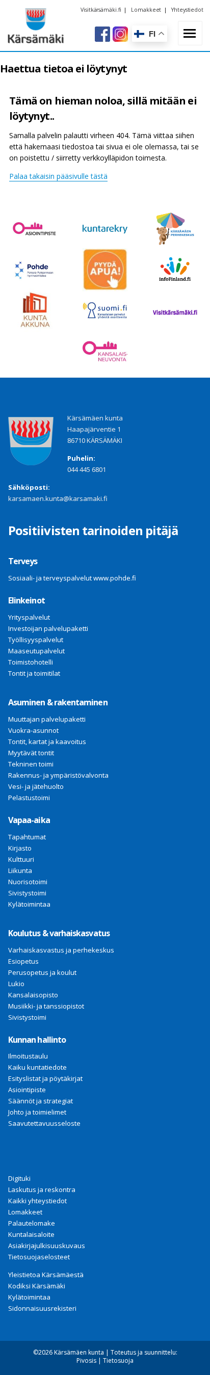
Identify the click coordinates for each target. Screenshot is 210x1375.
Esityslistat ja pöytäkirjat (45, 1078)
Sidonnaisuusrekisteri (42, 1308)
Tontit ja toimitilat (34, 673)
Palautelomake (31, 1223)
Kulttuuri (21, 859)
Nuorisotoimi (27, 881)
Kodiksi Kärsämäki (36, 1285)
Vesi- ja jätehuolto (36, 786)
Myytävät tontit (31, 752)
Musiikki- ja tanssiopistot (46, 1006)
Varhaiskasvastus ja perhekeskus (61, 950)
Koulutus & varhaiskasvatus (59, 933)
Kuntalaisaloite (31, 1234)
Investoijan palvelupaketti (48, 628)
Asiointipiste (27, 1089)
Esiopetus (23, 961)
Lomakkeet (146, 9)
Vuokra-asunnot (33, 730)
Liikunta (20, 870)
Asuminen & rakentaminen (58, 702)
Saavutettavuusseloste (44, 1123)
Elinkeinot (26, 600)
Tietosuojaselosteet (39, 1256)
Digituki (19, 1178)
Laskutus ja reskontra (41, 1189)
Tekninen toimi (31, 764)
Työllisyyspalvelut (35, 639)
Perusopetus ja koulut (42, 972)
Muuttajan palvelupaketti (47, 719)
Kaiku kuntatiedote (37, 1067)
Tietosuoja (118, 1360)
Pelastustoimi (29, 797)
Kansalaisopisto (33, 994)
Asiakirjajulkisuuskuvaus (46, 1245)
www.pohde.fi (114, 578)
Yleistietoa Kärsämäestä (46, 1274)
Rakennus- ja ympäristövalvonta (58, 775)
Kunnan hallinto (37, 1039)
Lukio (16, 983)
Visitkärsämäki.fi (101, 9)
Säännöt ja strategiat (40, 1100)
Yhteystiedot (187, 9)
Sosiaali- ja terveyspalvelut (50, 578)
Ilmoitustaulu (28, 1056)
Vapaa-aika (29, 820)
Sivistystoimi (27, 892)
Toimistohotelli (30, 662)
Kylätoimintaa (29, 904)
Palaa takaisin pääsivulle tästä (58, 176)
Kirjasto (20, 848)
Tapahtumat (27, 836)
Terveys (23, 561)
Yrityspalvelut (29, 617)
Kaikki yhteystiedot (37, 1200)
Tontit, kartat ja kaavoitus (47, 741)
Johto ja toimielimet (37, 1112)
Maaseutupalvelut (36, 650)
